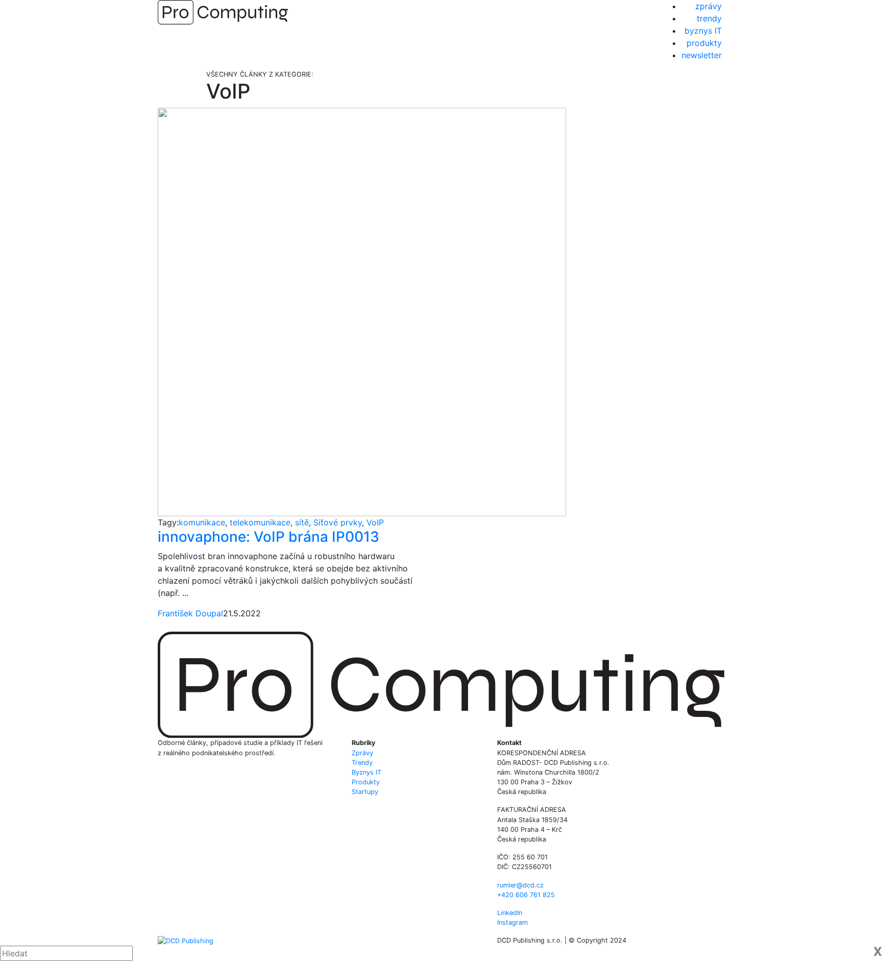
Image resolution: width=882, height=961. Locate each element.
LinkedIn (509, 913)
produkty (704, 43)
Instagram (512, 922)
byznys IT (703, 31)
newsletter (701, 55)
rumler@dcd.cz (520, 885)
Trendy (362, 762)
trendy (709, 18)
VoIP (375, 522)
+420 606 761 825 (526, 895)
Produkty (366, 782)
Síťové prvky (337, 522)
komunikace (202, 522)
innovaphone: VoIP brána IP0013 (268, 536)
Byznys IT (366, 772)
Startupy (365, 792)
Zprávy (362, 753)
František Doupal (190, 613)
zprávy (708, 6)
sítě (302, 522)
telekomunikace (260, 522)
